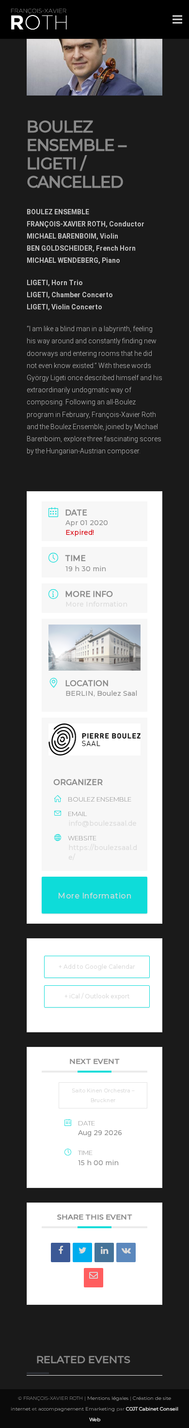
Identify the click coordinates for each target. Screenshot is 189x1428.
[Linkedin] (104, 1252)
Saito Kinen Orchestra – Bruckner (103, 1095)
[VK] (126, 1252)
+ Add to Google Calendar (97, 966)
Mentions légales (107, 1398)
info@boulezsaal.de (102, 823)
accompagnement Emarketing (76, 1409)
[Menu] (177, 19)
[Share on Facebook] (60, 1252)
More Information (96, 604)
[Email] (93, 1277)
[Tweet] (82, 1252)
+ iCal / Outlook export (97, 996)
